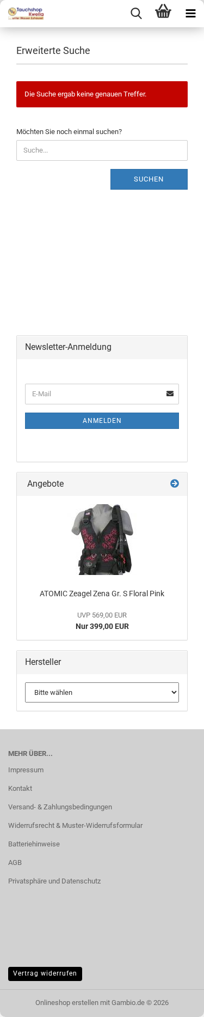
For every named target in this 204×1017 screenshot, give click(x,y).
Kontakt (20, 788)
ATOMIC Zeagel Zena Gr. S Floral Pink (102, 593)
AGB (15, 862)
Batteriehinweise (34, 844)
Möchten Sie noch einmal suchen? (69, 132)
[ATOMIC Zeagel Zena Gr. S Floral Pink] (102, 539)
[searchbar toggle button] (136, 13)
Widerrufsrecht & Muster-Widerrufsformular (75, 825)
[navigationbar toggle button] (190, 13)
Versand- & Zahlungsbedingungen (60, 807)
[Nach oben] (174, 1000)
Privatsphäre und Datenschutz (54, 881)
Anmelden (102, 421)
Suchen (149, 179)
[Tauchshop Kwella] (22, 13)
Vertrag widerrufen (45, 973)
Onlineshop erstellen (66, 1002)
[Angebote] (174, 484)
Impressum (26, 770)
